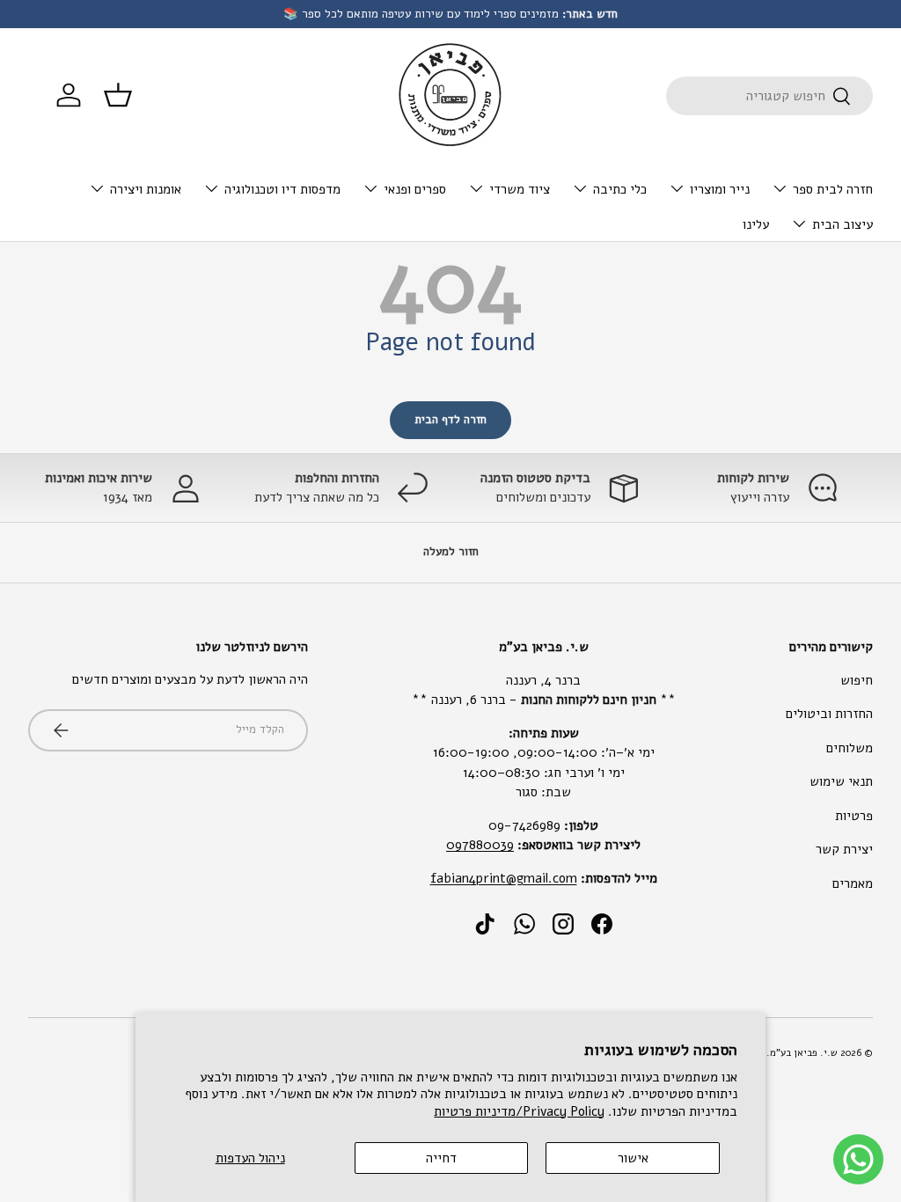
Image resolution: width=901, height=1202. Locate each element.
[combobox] (769, 96)
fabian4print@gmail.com (503, 878)
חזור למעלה (451, 552)
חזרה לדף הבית (450, 420)
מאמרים (852, 883)
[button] (118, 95)
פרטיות (854, 816)
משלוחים (849, 748)
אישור (633, 1158)
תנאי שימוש (841, 781)
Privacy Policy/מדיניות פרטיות (519, 1111)
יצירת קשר (844, 849)
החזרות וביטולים (829, 713)
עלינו (756, 224)
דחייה (441, 1158)
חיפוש (856, 680)
